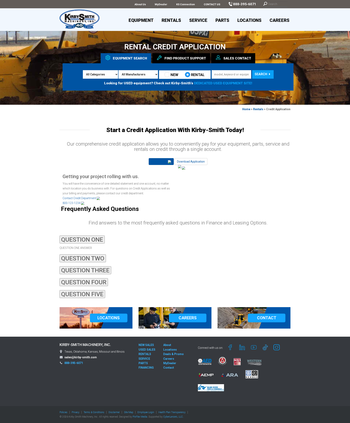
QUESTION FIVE (82, 294)
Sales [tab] (237, 58)
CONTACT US (212, 4)
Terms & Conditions (94, 412)
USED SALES (147, 349)
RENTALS (145, 354)
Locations (249, 20)
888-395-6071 (73, 363)
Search (261, 74)
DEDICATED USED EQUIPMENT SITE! (223, 83)
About (167, 345)
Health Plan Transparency (172, 412)
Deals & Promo (173, 354)
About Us (140, 4)
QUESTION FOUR (83, 282)
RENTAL (198, 75)
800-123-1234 (72, 203)
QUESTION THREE (85, 270)
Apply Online (159, 161)
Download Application (191, 161)
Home (246, 109)
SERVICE (144, 358)
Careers (279, 20)
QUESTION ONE (82, 239)
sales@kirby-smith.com (80, 357)
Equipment (141, 20)
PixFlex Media (140, 416)
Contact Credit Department (80, 198)
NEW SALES (146, 345)
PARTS (143, 363)
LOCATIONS (108, 317)
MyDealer (161, 4)
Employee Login (146, 412)
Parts (222, 20)
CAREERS (188, 317)
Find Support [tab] (185, 58)
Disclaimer (114, 412)
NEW (174, 75)
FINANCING (146, 367)
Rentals (171, 20)
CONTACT (266, 317)
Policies (63, 412)
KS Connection (185, 4)
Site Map (128, 412)
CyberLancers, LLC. (173, 416)
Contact (168, 367)
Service (198, 20)
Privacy (75, 412)
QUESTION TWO (82, 258)
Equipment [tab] (130, 58)
